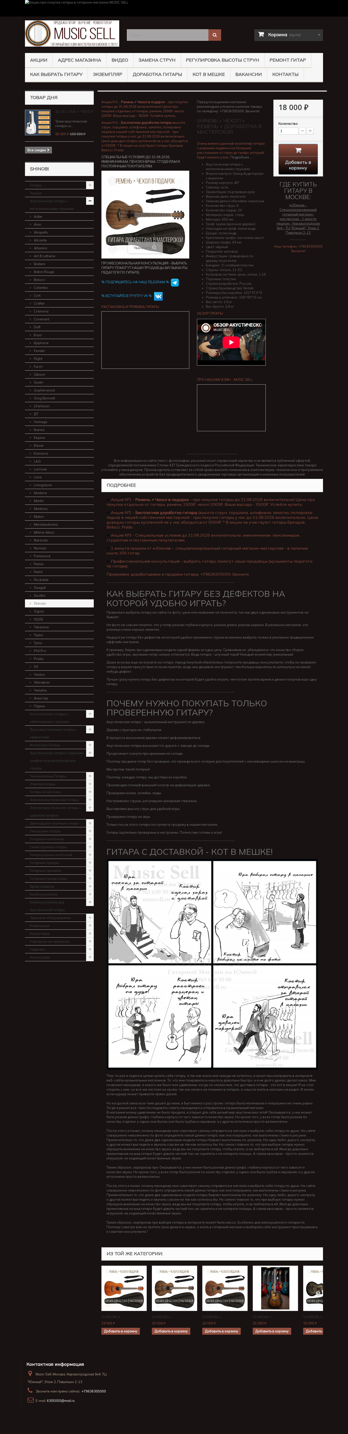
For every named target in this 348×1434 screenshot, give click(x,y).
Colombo (40, 288)
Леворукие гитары (45, 831)
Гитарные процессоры (48, 878)
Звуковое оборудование (50, 918)
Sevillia (39, 595)
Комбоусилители (44, 894)
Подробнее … (241, 157)
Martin (38, 501)
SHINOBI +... (112, 1317)
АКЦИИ (38, 60)
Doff (37, 327)
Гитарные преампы (45, 871)
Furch (38, 366)
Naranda (40, 540)
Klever (38, 445)
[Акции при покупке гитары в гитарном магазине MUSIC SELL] (174, 8)
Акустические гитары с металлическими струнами (52, 205)
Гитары (36, 185)
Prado (38, 659)
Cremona (40, 311)
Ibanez (39, 430)
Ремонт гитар (288, 60)
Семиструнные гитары (48, 847)
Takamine (41, 627)
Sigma (38, 611)
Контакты (285, 74)
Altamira (40, 248)
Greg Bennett (44, 398)
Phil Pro (39, 651)
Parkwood (41, 556)
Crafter (39, 303)
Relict (38, 572)
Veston (39, 674)
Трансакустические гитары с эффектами (53, 733)
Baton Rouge (43, 272)
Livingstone (42, 485)
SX (35, 667)
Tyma (37, 643)
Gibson (39, 374)
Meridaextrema (45, 524)
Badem (39, 264)
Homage (40, 422)
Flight (37, 359)
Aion (37, 224)
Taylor (38, 635)
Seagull (39, 588)
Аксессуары (40, 957)
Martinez (40, 509)
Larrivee (40, 469)
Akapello (40, 232)
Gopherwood (44, 390)
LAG (37, 461)
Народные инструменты (50, 941)
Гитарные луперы (44, 863)
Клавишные (39, 926)
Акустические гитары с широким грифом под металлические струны (57, 760)
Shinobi (39, 603)
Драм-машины (42, 886)
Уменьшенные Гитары (48, 776)
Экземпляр (107, 74)
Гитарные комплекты (47, 839)
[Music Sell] (72, 33)
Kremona (40, 453)
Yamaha (40, 690)
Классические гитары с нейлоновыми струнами (49, 718)
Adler (38, 216)
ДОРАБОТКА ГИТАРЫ (157, 74)
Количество (288, 123)
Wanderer (41, 682)
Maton (38, 517)
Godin (38, 382)
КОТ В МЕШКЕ (209, 74)
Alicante (40, 240)
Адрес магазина (79, 60)
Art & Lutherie (44, 256)
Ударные (37, 949)
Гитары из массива (45, 792)
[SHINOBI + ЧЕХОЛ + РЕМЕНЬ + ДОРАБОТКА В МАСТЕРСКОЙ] (124, 1288)
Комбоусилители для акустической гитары (47, 906)
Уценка (36, 193)
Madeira (40, 493)
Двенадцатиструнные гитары (54, 823)
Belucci (39, 280)
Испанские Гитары (45, 745)
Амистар (40, 698)
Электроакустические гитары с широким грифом (55, 811)
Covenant (41, 319)
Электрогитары (42, 784)
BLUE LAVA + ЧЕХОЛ (74, 111)
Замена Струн (157, 60)
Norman (39, 548)
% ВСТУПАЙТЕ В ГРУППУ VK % (127, 296)
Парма (39, 706)
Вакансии (248, 74)
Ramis (38, 564)
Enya (37, 335)
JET (35, 414)
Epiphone (41, 343)
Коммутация (40, 933)
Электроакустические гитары (54, 800)
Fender (39, 351)
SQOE (38, 619)
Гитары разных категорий (51, 855)
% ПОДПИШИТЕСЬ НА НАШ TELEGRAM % (135, 282)
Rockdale (41, 580)
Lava (37, 477)
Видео (120, 60)
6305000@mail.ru (61, 1401)
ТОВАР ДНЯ (44, 97)
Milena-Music (44, 532)
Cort (37, 295)
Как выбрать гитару (56, 74)
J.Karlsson (41, 406)
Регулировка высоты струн (222, 60)
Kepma (39, 438)
